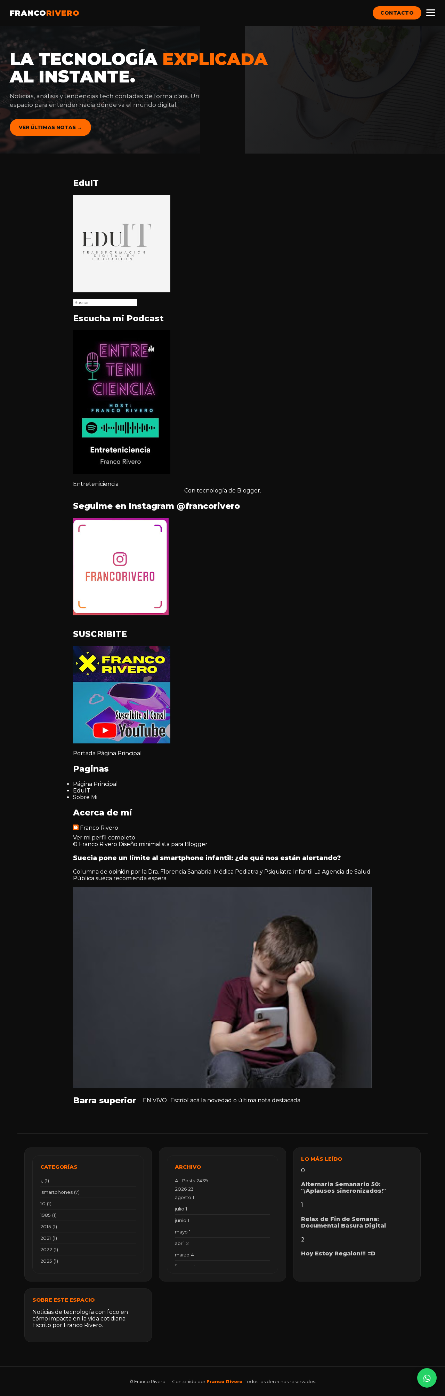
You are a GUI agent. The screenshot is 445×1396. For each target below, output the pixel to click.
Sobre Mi (85, 797)
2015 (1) (48, 1226)
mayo (183, 1232)
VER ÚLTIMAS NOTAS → (50, 127)
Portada (84, 753)
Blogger (248, 490)
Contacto (397, 13)
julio (181, 1209)
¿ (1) (44, 1180)
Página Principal (119, 753)
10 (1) (45, 1203)
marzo (184, 1254)
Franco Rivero (99, 828)
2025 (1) (49, 1261)
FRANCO (45, 13)
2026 (184, 1189)
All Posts (191, 1180)
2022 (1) (49, 1249)
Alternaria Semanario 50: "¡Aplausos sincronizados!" (343, 1187)
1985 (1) (48, 1215)
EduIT (81, 790)
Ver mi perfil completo (104, 837)
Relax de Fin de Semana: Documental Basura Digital (343, 1222)
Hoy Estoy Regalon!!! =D (338, 1253)
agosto (184, 1197)
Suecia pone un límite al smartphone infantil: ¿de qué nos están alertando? (207, 858)
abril (182, 1243)
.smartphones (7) (60, 1192)
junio (182, 1220)
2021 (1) (48, 1238)
